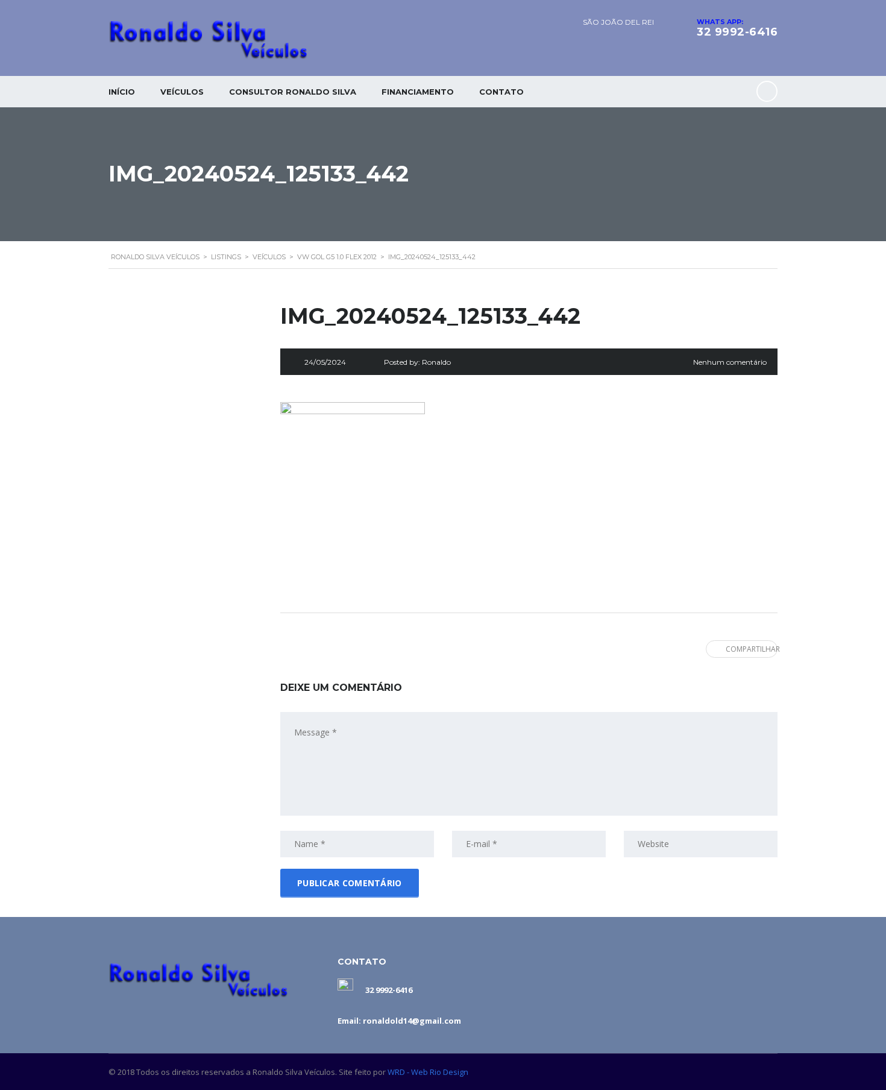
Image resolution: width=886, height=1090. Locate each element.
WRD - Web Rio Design (428, 1071)
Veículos (182, 91)
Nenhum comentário (730, 362)
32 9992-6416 (737, 32)
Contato (501, 91)
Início (121, 91)
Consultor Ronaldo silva (292, 91)
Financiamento (418, 91)
